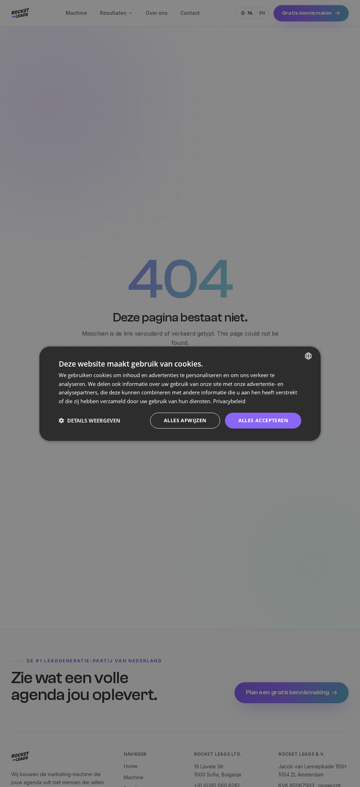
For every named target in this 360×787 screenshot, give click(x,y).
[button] (89, 420)
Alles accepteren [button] (263, 420)
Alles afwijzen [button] (185, 420)
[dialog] (180, 393)
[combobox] (308, 355)
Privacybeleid (229, 401)
